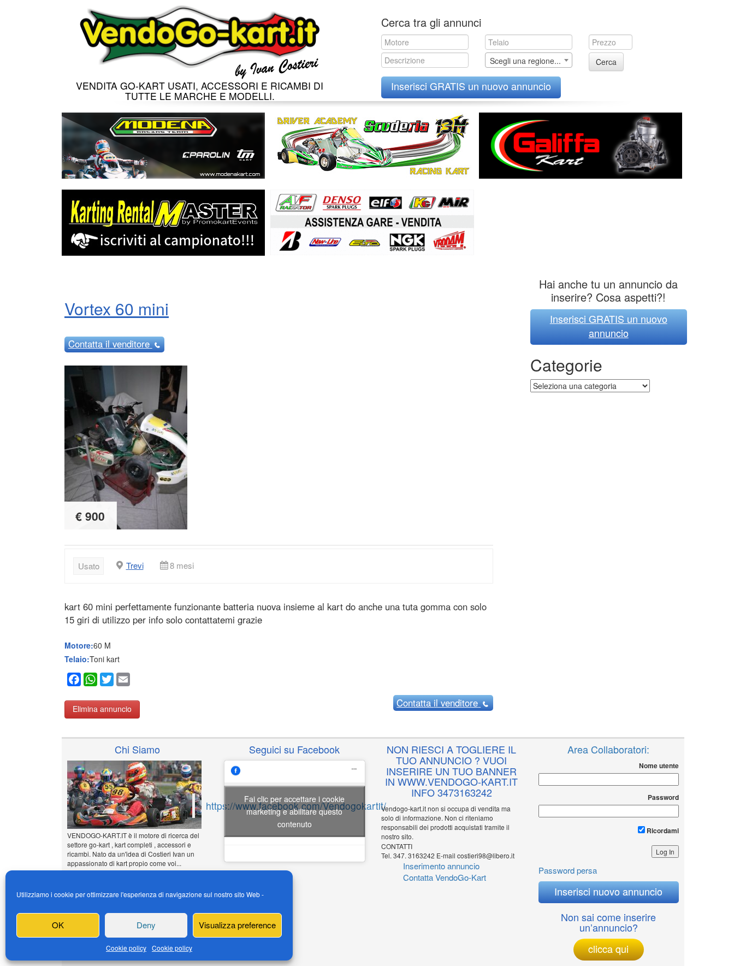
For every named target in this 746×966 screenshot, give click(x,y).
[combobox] (528, 60)
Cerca (606, 61)
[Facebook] (72, 681)
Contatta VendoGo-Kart (444, 877)
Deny (146, 924)
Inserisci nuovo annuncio (608, 891)
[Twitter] (105, 681)
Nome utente (659, 765)
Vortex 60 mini (116, 308)
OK (58, 924)
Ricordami (662, 830)
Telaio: (77, 658)
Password (663, 797)
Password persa (567, 870)
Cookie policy (126, 947)
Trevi (135, 565)
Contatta (109, 343)
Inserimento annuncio (441, 865)
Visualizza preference (237, 924)
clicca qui (608, 948)
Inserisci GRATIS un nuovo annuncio (471, 86)
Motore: (78, 645)
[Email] (122, 681)
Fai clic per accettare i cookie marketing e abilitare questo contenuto (294, 811)
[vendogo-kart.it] (197, 40)
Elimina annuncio (102, 708)
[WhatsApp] (89, 681)
